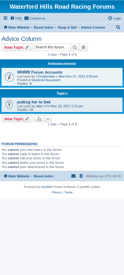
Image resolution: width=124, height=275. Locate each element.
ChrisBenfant (45, 76)
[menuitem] (16, 18)
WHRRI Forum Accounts (39, 72)
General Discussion (46, 80)
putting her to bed (34, 102)
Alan (39, 106)
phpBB (46, 186)
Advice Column (22, 38)
